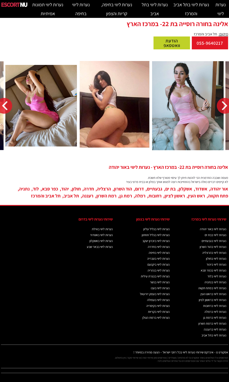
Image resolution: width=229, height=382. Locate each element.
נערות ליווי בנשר (160, 282)
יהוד (65, 189)
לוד (36, 189)
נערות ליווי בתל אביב (155, 8)
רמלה (140, 196)
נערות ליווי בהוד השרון (213, 247)
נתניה (24, 189)
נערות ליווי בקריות (159, 312)
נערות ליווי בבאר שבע (100, 247)
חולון (76, 189)
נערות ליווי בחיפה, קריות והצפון (116, 8)
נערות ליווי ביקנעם (158, 264)
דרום (139, 189)
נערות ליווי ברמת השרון (212, 323)
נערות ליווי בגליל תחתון (156, 235)
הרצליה (104, 189)
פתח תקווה (218, 196)
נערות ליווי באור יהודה (213, 229)
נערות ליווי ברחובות (214, 306)
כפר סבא (50, 189)
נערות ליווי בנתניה (215, 282)
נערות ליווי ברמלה (215, 312)
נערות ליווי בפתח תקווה (212, 288)
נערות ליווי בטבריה (158, 258)
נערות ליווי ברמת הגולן (156, 317)
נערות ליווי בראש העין (213, 294)
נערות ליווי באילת (102, 229)
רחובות (155, 196)
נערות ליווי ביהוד (216, 264)
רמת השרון (106, 196)
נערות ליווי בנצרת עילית (155, 276)
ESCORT (14, 4)
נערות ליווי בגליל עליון (156, 229)
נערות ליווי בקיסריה (158, 306)
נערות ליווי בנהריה (159, 270)
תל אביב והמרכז (46, 196)
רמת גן (126, 196)
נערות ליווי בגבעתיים (214, 241)
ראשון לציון (175, 196)
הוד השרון (123, 189)
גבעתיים (154, 189)
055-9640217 (210, 43)
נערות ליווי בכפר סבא (213, 270)
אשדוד (201, 189)
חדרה (89, 189)
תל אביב (71, 196)
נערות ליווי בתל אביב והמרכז (191, 8)
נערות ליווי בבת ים (215, 235)
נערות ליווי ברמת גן (214, 317)
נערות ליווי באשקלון (101, 241)
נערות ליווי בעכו (160, 288)
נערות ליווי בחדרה (159, 247)
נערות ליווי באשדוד (101, 235)
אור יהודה (219, 189)
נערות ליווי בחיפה (81, 8)
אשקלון (185, 189)
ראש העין (196, 196)
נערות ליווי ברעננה (215, 329)
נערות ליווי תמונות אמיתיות (47, 8)
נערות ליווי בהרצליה (214, 253)
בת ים (170, 189)
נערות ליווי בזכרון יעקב (156, 241)
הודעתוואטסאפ (172, 43)
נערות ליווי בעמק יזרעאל (155, 294)
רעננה (87, 196)
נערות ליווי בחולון (216, 258)
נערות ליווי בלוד (216, 276)
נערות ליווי (220, 8)
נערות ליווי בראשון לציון (212, 300)
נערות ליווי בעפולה (158, 300)
